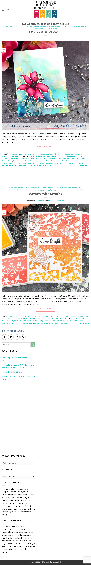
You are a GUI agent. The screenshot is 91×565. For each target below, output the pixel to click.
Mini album (14, 323)
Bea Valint (54, 156)
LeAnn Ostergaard (56, 38)
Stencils (32, 165)
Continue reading (45, 146)
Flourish (65, 158)
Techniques (76, 189)
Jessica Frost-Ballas (63, 161)
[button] (5, 10)
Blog (15, 27)
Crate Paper (29, 158)
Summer (38, 165)
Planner (63, 188)
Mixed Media (36, 163)
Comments (84, 165)
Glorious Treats (7, 161)
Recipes (43, 27)
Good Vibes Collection (38, 161)
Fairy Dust (57, 158)
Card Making (23, 27)
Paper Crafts (53, 188)
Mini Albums (42, 188)
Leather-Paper (7, 163)
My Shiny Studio (47, 163)
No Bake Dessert (60, 163)
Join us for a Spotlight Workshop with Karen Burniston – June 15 (18, 366)
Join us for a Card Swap (12, 372)
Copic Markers (19, 158)
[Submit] (33, 344)
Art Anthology (45, 156)
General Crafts (30, 188)
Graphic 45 (47, 321)
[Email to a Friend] (17, 337)
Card (78, 318)
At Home (8, 27)
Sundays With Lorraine (61, 189)
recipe (13, 165)
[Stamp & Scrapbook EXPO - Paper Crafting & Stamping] (45, 10)
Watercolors (55, 323)
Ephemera (50, 158)
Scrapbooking (11, 189)
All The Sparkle (34, 156)
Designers (18, 188)
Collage (11, 158)
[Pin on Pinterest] (23, 337)
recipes (19, 165)
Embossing (39, 321)
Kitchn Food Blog (80, 321)
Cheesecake (70, 156)
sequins (25, 165)
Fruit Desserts (80, 158)
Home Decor (34, 27)
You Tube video (65, 323)
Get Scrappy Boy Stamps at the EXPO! (15, 359)
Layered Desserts (77, 161)
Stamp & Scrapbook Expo (40, 189)
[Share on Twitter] (11, 337)
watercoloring (47, 165)
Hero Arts (55, 321)
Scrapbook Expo (73, 27)
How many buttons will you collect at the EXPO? (18, 377)
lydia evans (6, 323)
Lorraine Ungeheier (56, 200)
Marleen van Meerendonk (22, 163)
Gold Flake (25, 161)
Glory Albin (17, 161)
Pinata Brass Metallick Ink (75, 163)
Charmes (62, 156)
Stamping (53, 28)
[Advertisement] (45, 176)
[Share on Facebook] (4, 337)
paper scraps (23, 323)
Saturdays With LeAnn (56, 27)
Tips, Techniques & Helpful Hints (57, 318)
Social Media (23, 189)
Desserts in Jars (40, 158)
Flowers (71, 158)
